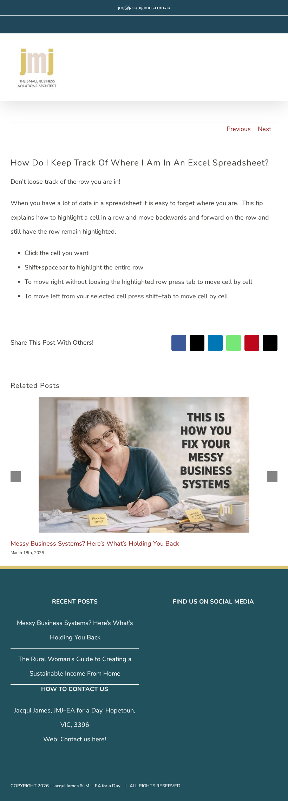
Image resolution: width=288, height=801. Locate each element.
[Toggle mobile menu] (274, 53)
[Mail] (228, 623)
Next (264, 129)
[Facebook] (199, 623)
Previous (239, 129)
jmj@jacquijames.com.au (144, 7)
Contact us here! (83, 739)
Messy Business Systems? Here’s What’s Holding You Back (95, 543)
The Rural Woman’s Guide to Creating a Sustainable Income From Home (75, 666)
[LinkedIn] (218, 623)
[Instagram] (209, 623)
